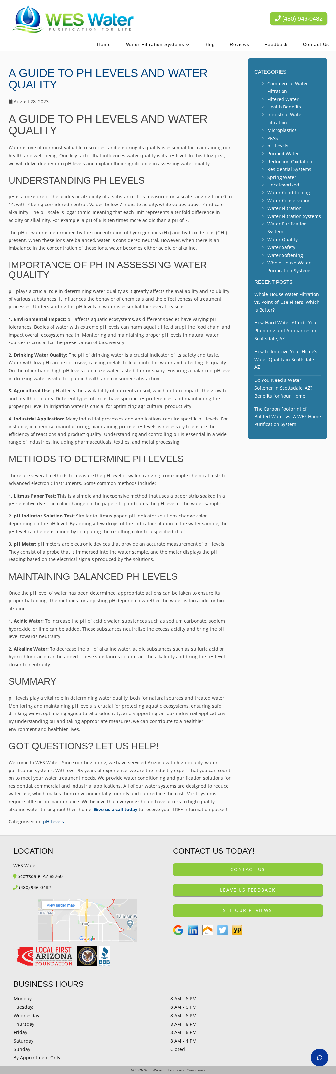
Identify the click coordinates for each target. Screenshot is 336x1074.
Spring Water (281, 177)
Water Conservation (289, 200)
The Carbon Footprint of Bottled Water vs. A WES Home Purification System (287, 417)
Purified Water (283, 153)
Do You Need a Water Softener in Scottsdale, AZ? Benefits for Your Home (283, 388)
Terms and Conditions (186, 1070)
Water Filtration (284, 208)
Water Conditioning (288, 192)
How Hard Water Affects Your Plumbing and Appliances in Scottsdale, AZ (286, 331)
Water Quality (282, 239)
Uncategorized (283, 185)
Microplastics (282, 130)
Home (104, 44)
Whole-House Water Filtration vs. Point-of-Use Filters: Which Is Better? (287, 302)
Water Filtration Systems (155, 44)
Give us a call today (115, 809)
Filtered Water (283, 99)
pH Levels (53, 821)
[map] (88, 920)
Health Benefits (284, 107)
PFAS (272, 138)
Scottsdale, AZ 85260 (39, 876)
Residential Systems (289, 169)
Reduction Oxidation (289, 161)
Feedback (276, 44)
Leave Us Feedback (248, 890)
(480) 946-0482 (302, 18)
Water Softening (285, 255)
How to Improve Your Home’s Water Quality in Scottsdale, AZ (285, 359)
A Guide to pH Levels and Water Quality (108, 79)
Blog (209, 44)
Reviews (239, 44)
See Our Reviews (247, 910)
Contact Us (316, 44)
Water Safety (281, 247)
